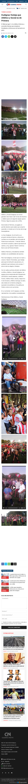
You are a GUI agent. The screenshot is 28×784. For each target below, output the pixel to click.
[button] (14, 338)
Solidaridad (5, 720)
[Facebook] (2, 36)
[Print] (15, 36)
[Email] (12, 36)
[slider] (13, 358)
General (4, 651)
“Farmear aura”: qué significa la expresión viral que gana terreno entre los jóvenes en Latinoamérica (13, 683)
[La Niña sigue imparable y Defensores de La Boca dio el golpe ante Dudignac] (5, 589)
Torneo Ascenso (6, 12)
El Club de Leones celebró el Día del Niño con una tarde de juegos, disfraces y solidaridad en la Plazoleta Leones (13, 716)
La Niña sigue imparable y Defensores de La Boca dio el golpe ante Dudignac (17, 589)
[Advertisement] (14, 54)
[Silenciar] (22, 358)
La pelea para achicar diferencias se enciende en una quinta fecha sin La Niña (17, 582)
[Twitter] (5, 36)
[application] (14, 338)
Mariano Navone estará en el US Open (12, 699)
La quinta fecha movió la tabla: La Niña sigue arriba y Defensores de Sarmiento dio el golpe (18, 576)
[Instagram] (5, 773)
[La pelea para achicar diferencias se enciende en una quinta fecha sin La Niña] (5, 582)
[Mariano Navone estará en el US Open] (14, 693)
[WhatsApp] (9, 36)
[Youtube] (12, 773)
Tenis (4, 701)
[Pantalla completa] (24, 358)
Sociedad (5, 686)
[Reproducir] (3, 358)
